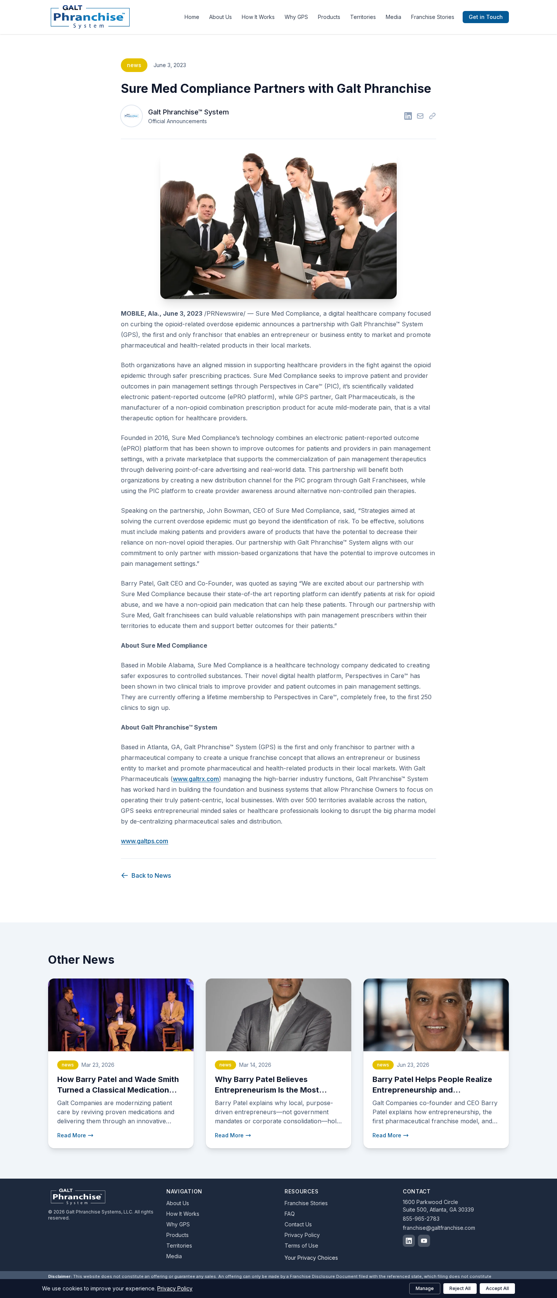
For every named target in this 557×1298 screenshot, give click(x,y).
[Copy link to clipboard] (432, 116)
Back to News (151, 875)
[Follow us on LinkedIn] (409, 1241)
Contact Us (298, 1224)
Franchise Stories (432, 17)
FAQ (290, 1213)
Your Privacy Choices (311, 1257)
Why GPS (296, 17)
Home (192, 17)
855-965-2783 (421, 1218)
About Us (220, 17)
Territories (363, 17)
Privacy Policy (302, 1235)
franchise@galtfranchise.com (439, 1227)
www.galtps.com (144, 841)
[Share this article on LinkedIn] (408, 116)
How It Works (258, 17)
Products (329, 17)
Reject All (460, 1288)
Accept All (497, 1288)
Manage (425, 1288)
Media (393, 17)
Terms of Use (301, 1245)
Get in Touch (486, 17)
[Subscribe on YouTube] (424, 1241)
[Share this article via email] (420, 116)
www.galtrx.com (196, 779)
